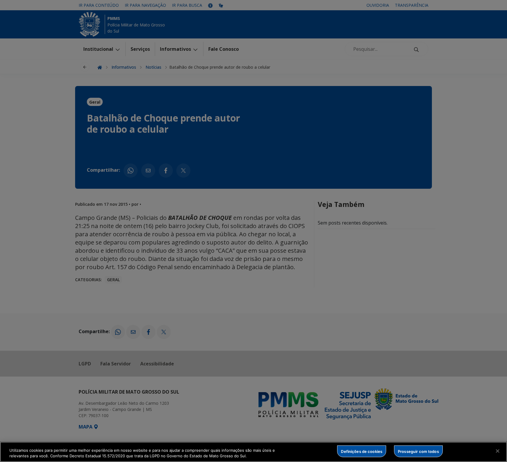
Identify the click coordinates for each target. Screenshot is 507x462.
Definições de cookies (361, 451)
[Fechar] (497, 451)
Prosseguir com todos (418, 451)
